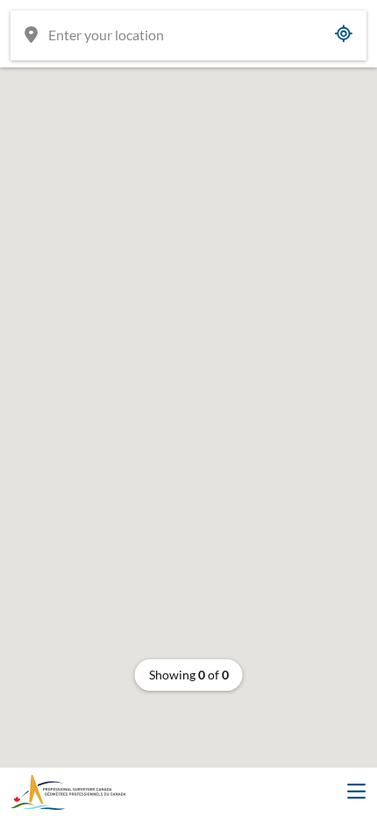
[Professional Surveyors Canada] (68, 792)
